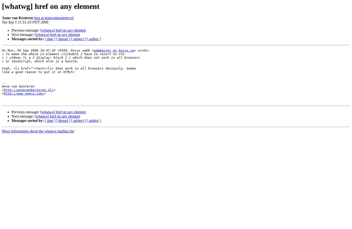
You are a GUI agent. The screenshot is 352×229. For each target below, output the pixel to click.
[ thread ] (63, 39)
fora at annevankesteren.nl (54, 18)
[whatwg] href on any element (63, 30)
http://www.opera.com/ (24, 93)
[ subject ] (78, 39)
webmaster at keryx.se (114, 50)
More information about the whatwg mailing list (38, 131)
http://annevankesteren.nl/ (29, 90)
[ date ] (50, 39)
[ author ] (94, 39)
